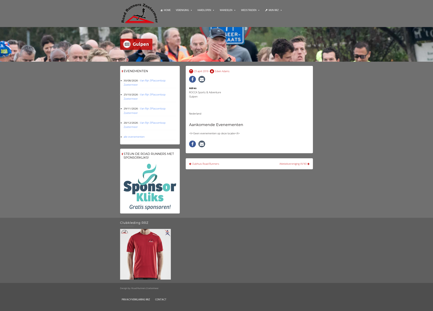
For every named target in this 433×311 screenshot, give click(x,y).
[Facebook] (192, 79)
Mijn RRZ (274, 10)
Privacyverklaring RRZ (136, 300)
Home (167, 10)
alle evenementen (134, 136)
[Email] (201, 79)
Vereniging (182, 10)
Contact (160, 300)
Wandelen (226, 10)
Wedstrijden (248, 10)
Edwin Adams (222, 71)
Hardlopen (204, 10)
